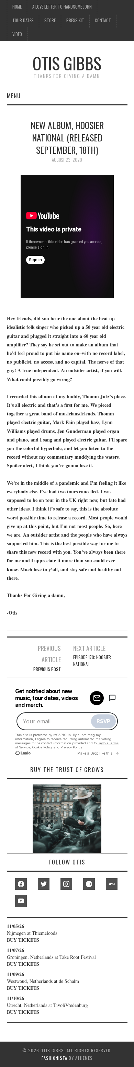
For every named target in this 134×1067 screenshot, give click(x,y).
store (50, 20)
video (17, 34)
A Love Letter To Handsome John (62, 6)
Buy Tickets (23, 940)
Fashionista (54, 1058)
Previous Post (47, 669)
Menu (14, 95)
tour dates (23, 20)
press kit (75, 20)
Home (17, 6)
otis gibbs (67, 63)
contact (103, 20)
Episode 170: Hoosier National (92, 660)
